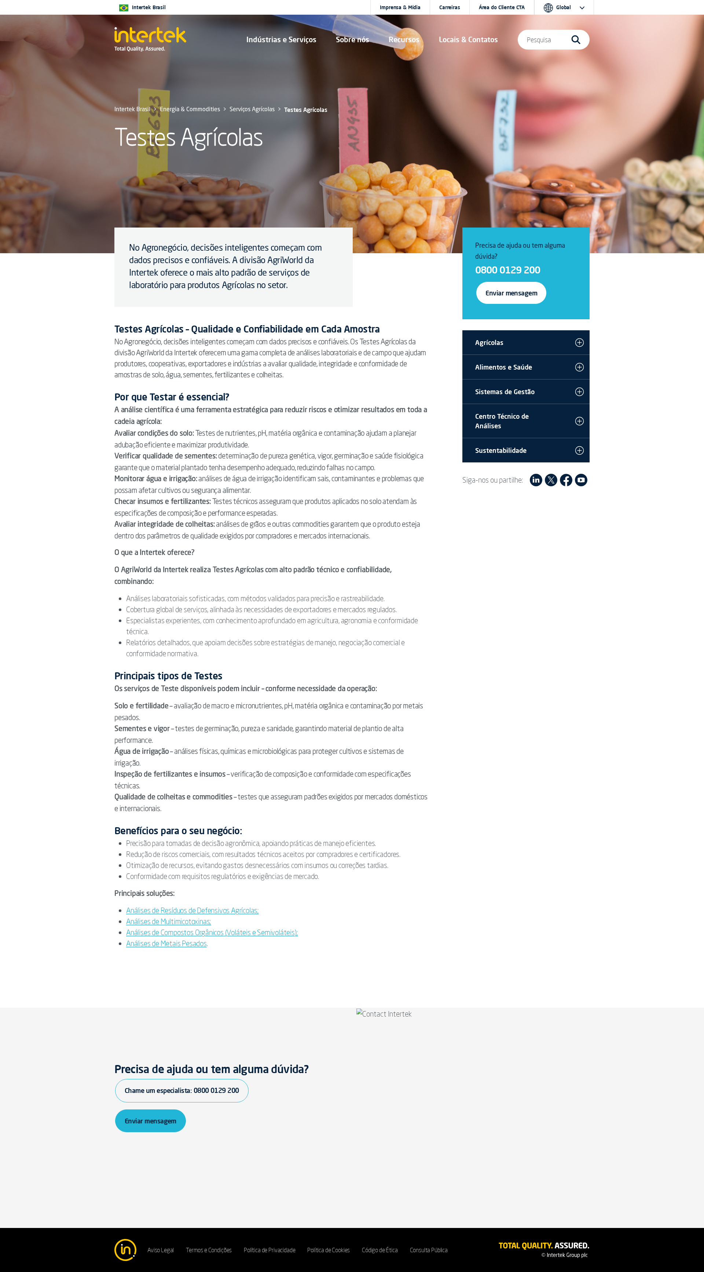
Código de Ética (380, 1250)
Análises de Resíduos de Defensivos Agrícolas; (192, 910)
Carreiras (449, 7)
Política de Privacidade (269, 1250)
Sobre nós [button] (352, 39)
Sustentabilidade (501, 450)
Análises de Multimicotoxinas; (168, 921)
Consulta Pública (429, 1250)
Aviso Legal (160, 1250)
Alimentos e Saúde (503, 367)
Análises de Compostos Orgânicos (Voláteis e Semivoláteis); (212, 932)
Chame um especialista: (182, 1090)
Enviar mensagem (511, 293)
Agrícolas (489, 342)
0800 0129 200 (507, 270)
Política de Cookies (328, 1250)
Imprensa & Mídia (400, 7)
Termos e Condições (209, 1250)
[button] (281, 39)
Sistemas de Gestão (505, 392)
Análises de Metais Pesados (166, 943)
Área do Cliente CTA (502, 7)
